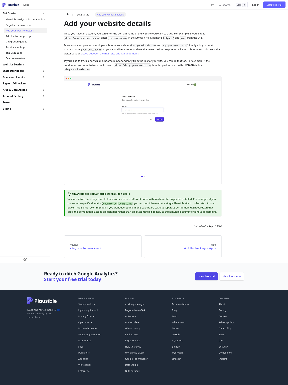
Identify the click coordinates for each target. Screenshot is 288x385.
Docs (26, 4)
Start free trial (274, 4)
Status (175, 328)
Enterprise (84, 371)
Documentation (180, 304)
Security (223, 346)
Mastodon (177, 352)
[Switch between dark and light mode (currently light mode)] (212, 4)
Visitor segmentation (89, 334)
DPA (221, 340)
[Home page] (67, 14)
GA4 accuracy (132, 328)
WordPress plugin (134, 352)
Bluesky (176, 346)
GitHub (176, 334)
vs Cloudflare (132, 322)
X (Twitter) (177, 340)
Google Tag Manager (136, 358)
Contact (223, 316)
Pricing (222, 310)
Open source (85, 322)
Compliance (225, 352)
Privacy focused (86, 316)
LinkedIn (176, 358)
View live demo (232, 276)
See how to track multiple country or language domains (183, 211)
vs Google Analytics (135, 304)
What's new (178, 322)
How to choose (133, 346)
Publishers (84, 352)
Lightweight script (88, 310)
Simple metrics (86, 304)
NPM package (132, 371)
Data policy (225, 328)
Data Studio (131, 364)
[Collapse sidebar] (25, 259)
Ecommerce (84, 340)
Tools (175, 316)
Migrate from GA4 (135, 310)
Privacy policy (226, 322)
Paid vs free (131, 334)
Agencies (83, 358)
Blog (174, 310)
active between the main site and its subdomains (110, 53)
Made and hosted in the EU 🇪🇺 (43, 309)
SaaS (81, 346)
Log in (255, 4)
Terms (222, 334)
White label (84, 364)
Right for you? (132, 340)
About (222, 304)
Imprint (223, 358)
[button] (24, 13)
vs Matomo (131, 316)
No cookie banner (87, 328)
